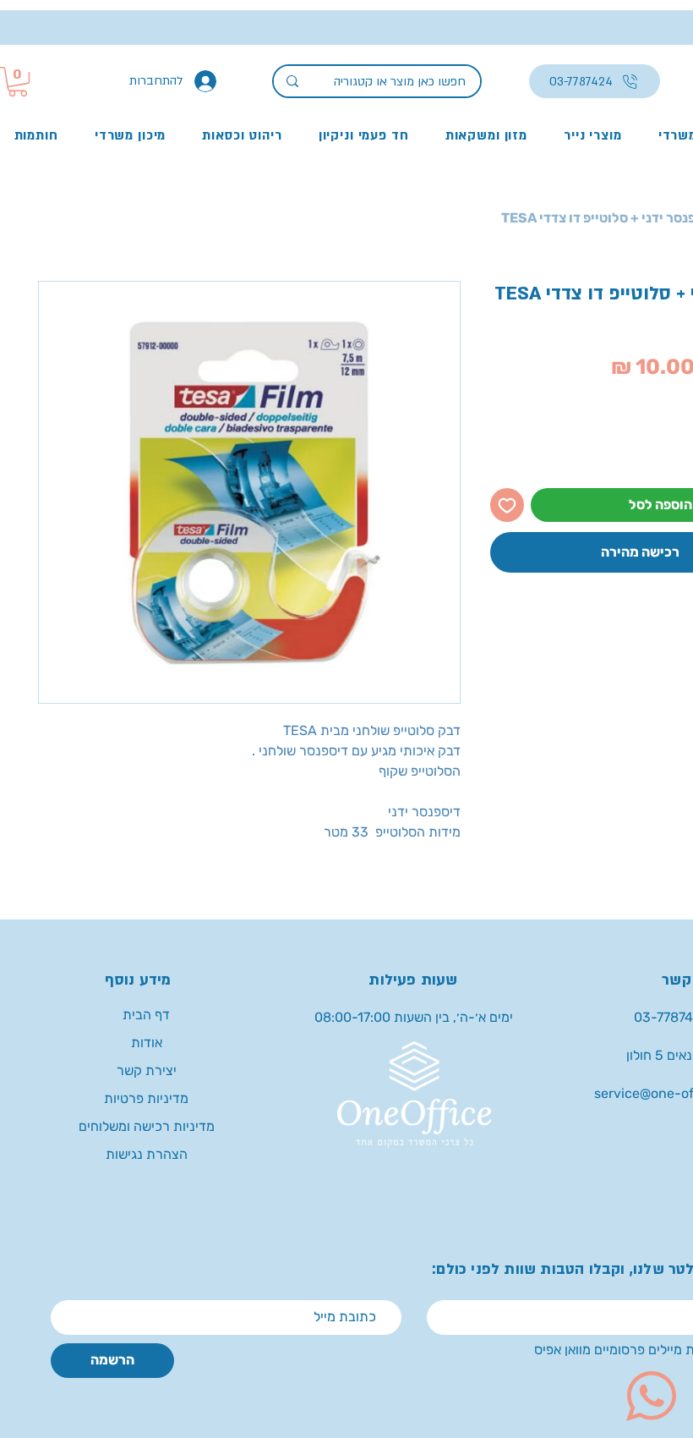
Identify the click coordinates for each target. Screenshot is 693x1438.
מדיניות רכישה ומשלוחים (147, 1126)
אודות (146, 1043)
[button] (17, 81)
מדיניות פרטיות (146, 1098)
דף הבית (146, 1015)
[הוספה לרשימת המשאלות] (507, 505)
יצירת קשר (147, 1070)
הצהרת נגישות (147, 1154)
